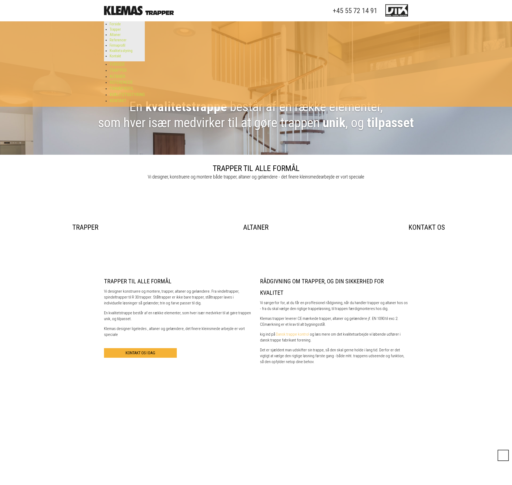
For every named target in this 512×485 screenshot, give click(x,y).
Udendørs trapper (257, 458)
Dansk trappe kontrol (292, 334)
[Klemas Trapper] (139, 10)
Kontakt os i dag (140, 353)
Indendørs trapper (206, 458)
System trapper (198, 471)
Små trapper (295, 471)
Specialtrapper (198, 465)
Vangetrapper (249, 471)
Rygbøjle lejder (297, 465)
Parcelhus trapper (200, 477)
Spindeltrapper (250, 465)
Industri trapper (303, 458)
